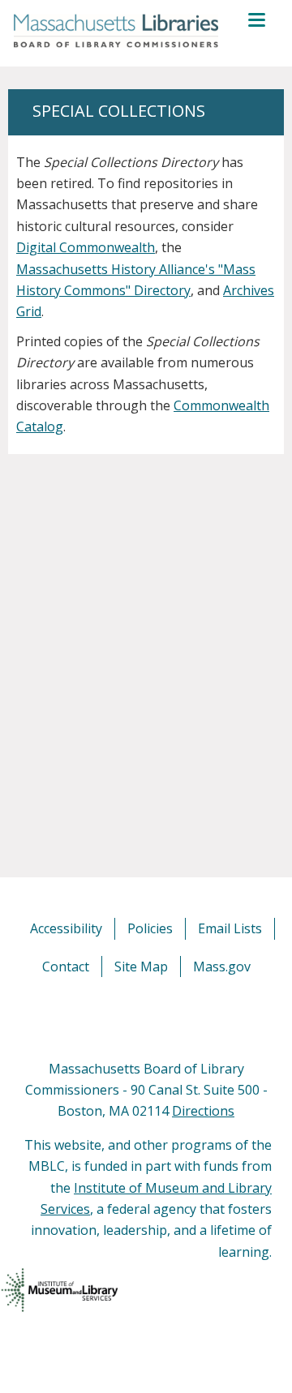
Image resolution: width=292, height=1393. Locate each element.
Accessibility (66, 928)
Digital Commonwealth (85, 247)
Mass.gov (222, 966)
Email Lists (230, 928)
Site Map (141, 966)
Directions (203, 1111)
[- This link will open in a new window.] (164, 1017)
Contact (65, 966)
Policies (150, 928)
